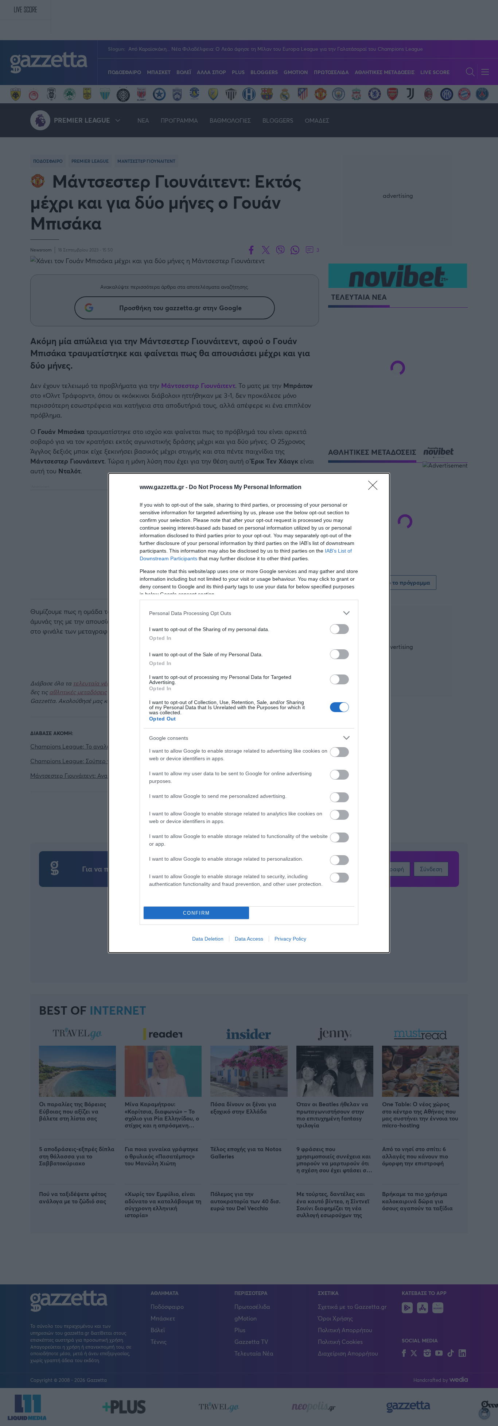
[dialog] (249, 713)
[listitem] (249, 613)
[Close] (375, 488)
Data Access (249, 939)
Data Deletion (207, 939)
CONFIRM (196, 913)
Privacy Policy (290, 939)
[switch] (339, 629)
